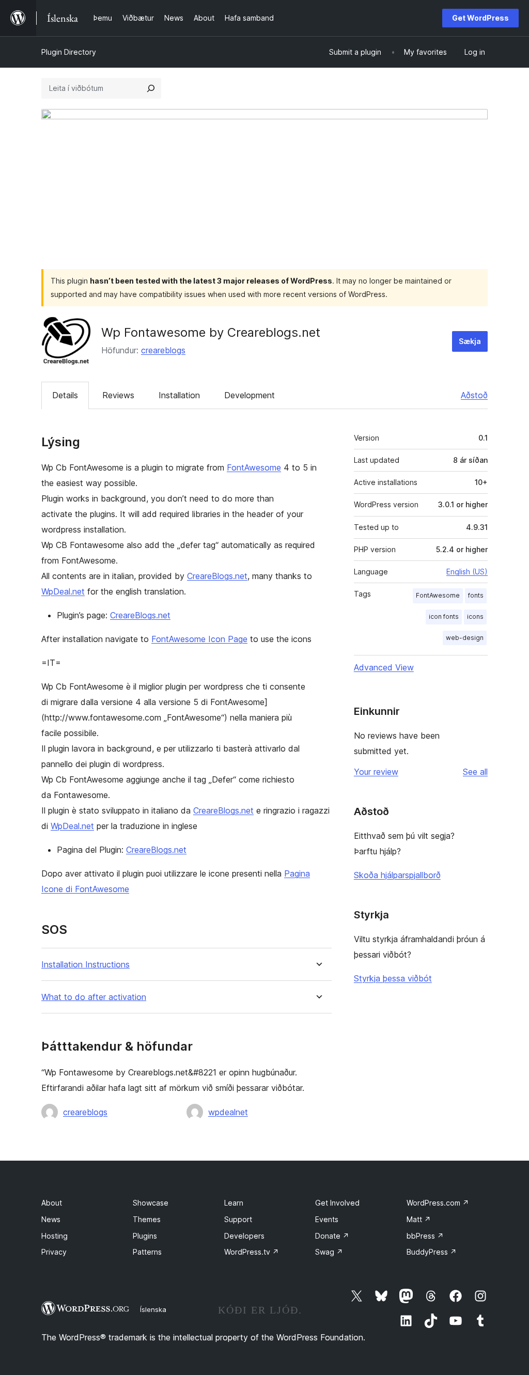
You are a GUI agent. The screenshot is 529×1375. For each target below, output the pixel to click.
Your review (376, 772)
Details (65, 395)
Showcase (150, 1202)
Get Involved (337, 1202)
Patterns (147, 1251)
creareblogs (163, 350)
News (50, 1219)
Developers (244, 1235)
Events (326, 1219)
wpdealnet (228, 1112)
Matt (419, 1219)
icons (475, 616)
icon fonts (444, 616)
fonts (476, 595)
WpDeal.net (63, 591)
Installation (179, 395)
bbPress (425, 1235)
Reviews (118, 395)
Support (238, 1219)
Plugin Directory (68, 52)
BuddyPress (432, 1251)
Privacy (54, 1251)
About (51, 1202)
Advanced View (384, 667)
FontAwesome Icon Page (199, 639)
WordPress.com (438, 1202)
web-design (465, 638)
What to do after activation (93, 997)
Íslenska (153, 1309)
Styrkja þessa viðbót (393, 978)
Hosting (54, 1235)
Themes (147, 1219)
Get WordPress (480, 17)
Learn (233, 1202)
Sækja (470, 341)
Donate (332, 1235)
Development (249, 395)
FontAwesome (254, 467)
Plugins (145, 1235)
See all (475, 772)
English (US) (467, 571)
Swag (329, 1251)
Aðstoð (474, 395)
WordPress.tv (251, 1251)
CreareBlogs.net (217, 576)
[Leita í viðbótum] (151, 88)
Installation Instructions (85, 965)
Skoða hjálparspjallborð (397, 875)
